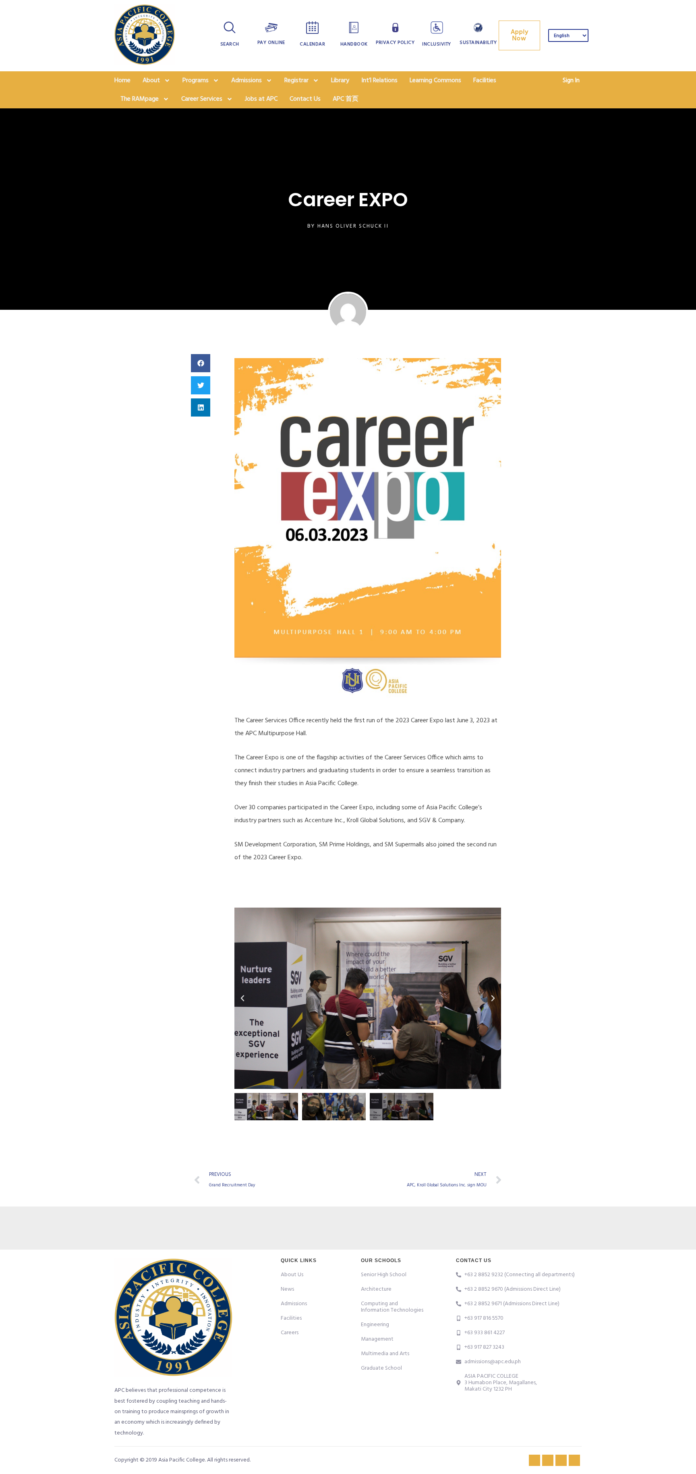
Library (340, 80)
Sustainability (478, 43)
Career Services (201, 99)
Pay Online (271, 43)
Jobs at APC (261, 99)
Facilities (484, 80)
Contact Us (305, 99)
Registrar (296, 80)
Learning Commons (435, 80)
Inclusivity (436, 44)
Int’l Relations (379, 80)
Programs (195, 80)
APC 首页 (345, 99)
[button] (200, 363)
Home (122, 80)
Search (229, 44)
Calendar (312, 44)
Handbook (354, 44)
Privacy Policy (395, 43)
